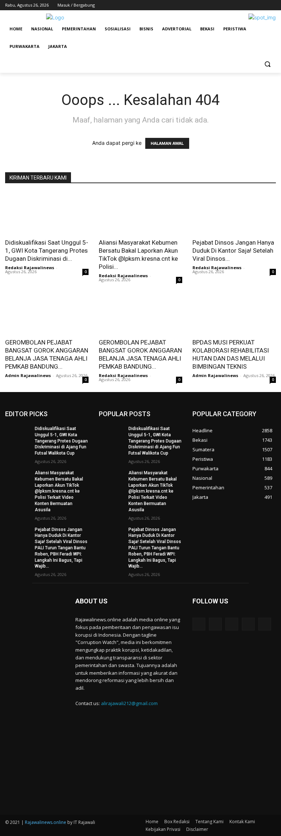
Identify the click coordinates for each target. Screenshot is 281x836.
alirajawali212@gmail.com (129, 703)
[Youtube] (271, 5)
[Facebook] (231, 5)
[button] (267, 64)
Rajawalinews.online (45, 822)
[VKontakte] (264, 624)
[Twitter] (251, 5)
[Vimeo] (261, 5)
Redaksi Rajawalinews (29, 267)
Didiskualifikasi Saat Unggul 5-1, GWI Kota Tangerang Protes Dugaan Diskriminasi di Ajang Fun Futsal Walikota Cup (61, 441)
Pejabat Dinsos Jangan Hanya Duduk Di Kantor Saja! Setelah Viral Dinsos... (233, 250)
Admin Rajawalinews (28, 375)
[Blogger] (198, 624)
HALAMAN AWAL (167, 143)
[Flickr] (231, 624)
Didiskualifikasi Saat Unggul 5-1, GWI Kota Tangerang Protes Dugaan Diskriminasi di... (46, 250)
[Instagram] (241, 5)
